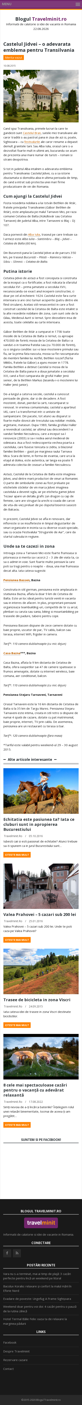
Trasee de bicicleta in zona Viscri (36, 999)
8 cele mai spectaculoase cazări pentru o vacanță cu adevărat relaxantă (35, 1090)
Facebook (9, 1342)
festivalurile (32, 142)
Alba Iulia (34, 234)
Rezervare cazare (15, 1360)
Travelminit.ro (13, 836)
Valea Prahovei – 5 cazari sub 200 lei (39, 914)
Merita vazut (13, 57)
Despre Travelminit (16, 1351)
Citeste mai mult (17, 855)
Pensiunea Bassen (16, 580)
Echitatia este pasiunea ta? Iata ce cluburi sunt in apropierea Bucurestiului (38, 824)
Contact (8, 1369)
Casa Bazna (11, 653)
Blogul (41, 18)
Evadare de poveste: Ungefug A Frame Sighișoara (37, 1299)
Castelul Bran (32, 133)
